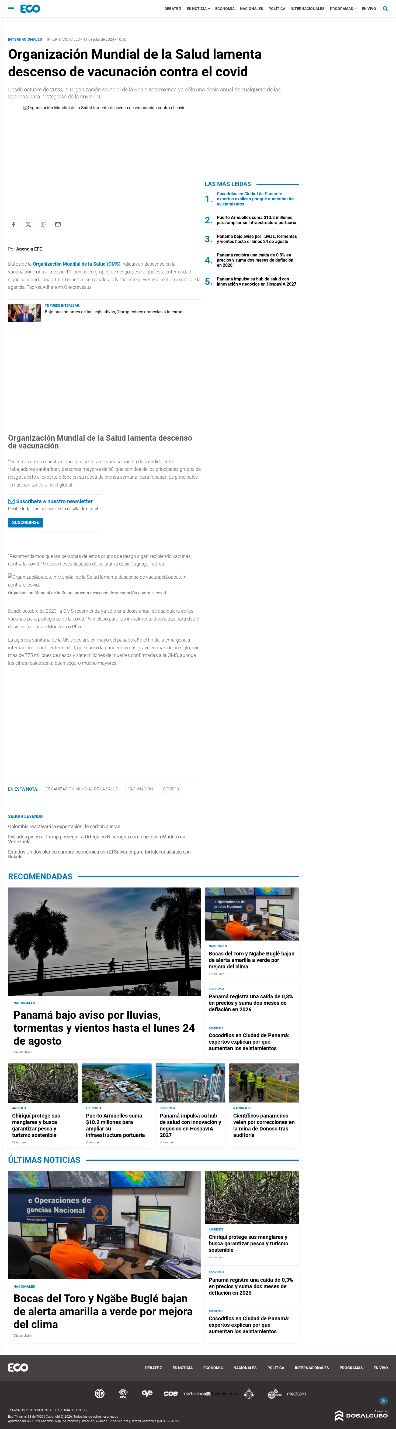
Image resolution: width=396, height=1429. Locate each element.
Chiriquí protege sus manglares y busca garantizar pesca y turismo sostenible (36, 1125)
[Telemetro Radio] (272, 1397)
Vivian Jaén (22, 1052)
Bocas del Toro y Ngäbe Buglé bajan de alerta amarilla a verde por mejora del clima (251, 960)
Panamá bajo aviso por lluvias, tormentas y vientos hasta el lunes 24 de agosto (257, 239)
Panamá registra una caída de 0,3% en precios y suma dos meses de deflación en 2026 (255, 260)
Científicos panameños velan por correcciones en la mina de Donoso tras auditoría (264, 1125)
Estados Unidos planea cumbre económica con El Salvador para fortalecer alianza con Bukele (99, 854)
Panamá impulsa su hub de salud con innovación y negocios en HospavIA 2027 (256, 281)
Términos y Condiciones (29, 1410)
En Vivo (369, 9)
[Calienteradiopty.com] (249, 1397)
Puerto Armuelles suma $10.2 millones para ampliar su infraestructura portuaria (256, 220)
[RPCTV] (123, 1397)
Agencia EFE (29, 249)
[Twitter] (28, 224)
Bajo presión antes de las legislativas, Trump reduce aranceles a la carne (113, 311)
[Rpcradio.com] (221, 1393)
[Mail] (58, 224)
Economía (225, 9)
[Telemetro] (100, 1397)
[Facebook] (13, 224)
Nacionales (251, 9)
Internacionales (308, 9)
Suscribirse (25, 522)
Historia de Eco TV (71, 1410)
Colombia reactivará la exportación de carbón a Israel (64, 826)
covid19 (171, 789)
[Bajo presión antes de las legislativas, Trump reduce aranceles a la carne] (24, 320)
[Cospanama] (171, 1397)
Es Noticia (197, 9)
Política (277, 9)
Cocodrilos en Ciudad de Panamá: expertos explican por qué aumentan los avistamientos (255, 199)
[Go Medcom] (194, 1397)
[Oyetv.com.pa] (147, 1397)
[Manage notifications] (383, 1401)
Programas (341, 9)
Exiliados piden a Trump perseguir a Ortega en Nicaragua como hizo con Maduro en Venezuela (96, 839)
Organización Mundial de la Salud (82, 789)
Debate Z (173, 9)
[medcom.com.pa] (296, 1397)
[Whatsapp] (43, 224)
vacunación (140, 789)
